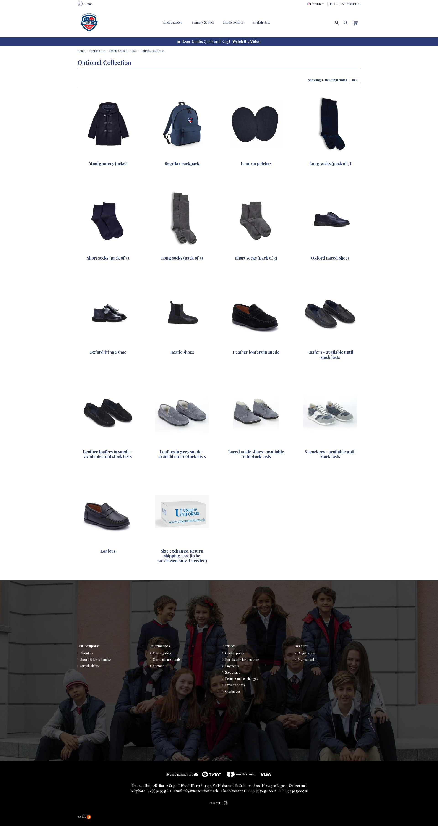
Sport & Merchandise (95, 659)
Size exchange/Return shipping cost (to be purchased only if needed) (182, 556)
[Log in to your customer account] (345, 22)
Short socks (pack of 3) (108, 258)
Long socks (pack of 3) (330, 163)
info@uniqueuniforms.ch (200, 791)
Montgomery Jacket (108, 163)
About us (86, 653)
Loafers (107, 551)
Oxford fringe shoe (107, 352)
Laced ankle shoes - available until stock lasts (256, 454)
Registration (306, 653)
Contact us (232, 691)
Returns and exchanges (241, 679)
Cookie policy (235, 653)
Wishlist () (353, 3)
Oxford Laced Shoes (330, 258)
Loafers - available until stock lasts (330, 354)
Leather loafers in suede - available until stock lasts (108, 454)
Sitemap (158, 666)
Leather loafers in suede (256, 352)
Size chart (232, 672)
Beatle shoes (182, 352)
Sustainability (89, 666)
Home (88, 3)
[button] (261, 22)
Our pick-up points (166, 659)
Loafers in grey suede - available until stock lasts (182, 454)
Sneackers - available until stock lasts (330, 454)
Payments (232, 666)
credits (82, 816)
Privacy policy (235, 685)
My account (306, 659)
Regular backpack (181, 163)
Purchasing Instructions (242, 659)
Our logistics (162, 653)
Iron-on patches (256, 163)
